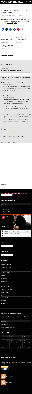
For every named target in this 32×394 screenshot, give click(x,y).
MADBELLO (12, 15)
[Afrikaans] (1, 193)
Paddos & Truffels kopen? (7, 289)
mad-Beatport (4, 278)
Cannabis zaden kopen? (6, 267)
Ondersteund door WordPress (7, 392)
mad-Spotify (4, 281)
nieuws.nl (10, 23)
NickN (4, 129)
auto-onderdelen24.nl (6, 264)
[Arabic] (3, 193)
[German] (10, 193)
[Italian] (15, 193)
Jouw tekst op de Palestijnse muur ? (12, 69)
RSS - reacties (9, 382)
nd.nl (15, 23)
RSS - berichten (9, 376)
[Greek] (11, 193)
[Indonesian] (14, 193)
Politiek (11, 55)
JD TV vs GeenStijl (6, 63)
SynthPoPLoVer (4, 295)
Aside (2, 8)
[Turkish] (25, 193)
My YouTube (19, 136)
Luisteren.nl (3, 275)
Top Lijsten (3, 300)
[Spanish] (24, 193)
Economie (4, 55)
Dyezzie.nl (3, 270)
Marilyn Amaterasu (5, 284)
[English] (7, 193)
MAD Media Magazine (13, 1)
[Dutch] (5, 193)
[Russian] (22, 193)
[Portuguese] (21, 193)
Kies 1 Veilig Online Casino (7, 272)
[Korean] (18, 193)
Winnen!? (3, 303)
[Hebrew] (12, 193)
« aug (2, 351)
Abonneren (5, 324)
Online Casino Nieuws (6, 286)
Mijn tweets (3, 184)
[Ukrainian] (26, 193)
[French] (8, 193)
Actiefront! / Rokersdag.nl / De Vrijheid (13, 82)
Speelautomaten (5, 292)
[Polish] (19, 193)
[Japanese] (17, 193)
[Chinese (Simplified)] (4, 193)
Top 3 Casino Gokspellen (7, 297)
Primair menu (30, 2)
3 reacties (20, 15)
